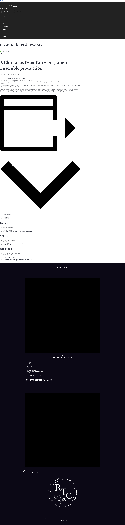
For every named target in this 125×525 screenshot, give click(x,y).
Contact (29, 365)
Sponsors (29, 362)
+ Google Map (22, 243)
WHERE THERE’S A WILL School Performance (14, 78)
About (28, 361)
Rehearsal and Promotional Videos (35, 371)
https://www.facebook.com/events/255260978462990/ (21, 231)
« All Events (3, 53)
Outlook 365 (6, 217)
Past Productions (31, 372)
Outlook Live (6, 218)
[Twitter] (2, 8)
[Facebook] (0, 8)
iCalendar (5, 216)
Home (27, 359)
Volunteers (29, 363)
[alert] (62, 313)
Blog (28, 367)
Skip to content (4, 0)
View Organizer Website (9, 257)
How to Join (29, 366)
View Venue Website (7, 244)
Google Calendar (7, 214)
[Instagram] (4, 8)
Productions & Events (32, 370)
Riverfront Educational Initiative (35, 375)
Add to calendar (7, 154)
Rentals (28, 374)
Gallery (28, 369)
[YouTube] (6, 8)
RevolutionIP (99, 521)
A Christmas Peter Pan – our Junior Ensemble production (17, 77)
